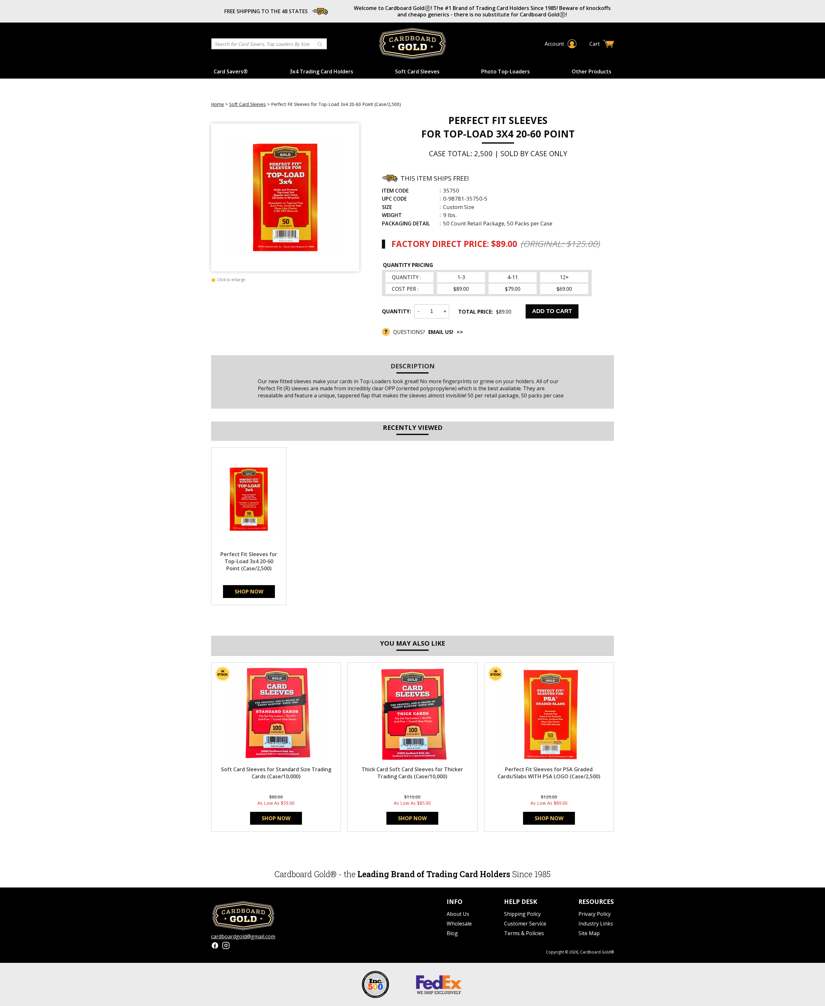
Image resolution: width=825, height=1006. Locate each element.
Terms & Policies (524, 933)
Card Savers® (231, 71)
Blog (452, 933)
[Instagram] (226, 946)
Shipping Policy (522, 913)
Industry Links (595, 923)
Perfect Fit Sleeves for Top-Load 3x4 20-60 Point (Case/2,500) (248, 561)
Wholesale (459, 923)
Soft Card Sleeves (417, 71)
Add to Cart (552, 311)
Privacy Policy (594, 913)
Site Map (589, 933)
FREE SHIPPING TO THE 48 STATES (266, 11)
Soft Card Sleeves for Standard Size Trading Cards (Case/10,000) (276, 773)
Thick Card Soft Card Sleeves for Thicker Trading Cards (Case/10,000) (412, 773)
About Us (458, 913)
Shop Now (249, 591)
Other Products (591, 71)
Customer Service (525, 923)
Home (217, 104)
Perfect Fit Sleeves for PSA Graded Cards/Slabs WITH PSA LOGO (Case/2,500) (549, 773)
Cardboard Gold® (597, 952)
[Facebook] (215, 946)
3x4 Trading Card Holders (321, 71)
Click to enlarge (231, 280)
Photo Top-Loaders (505, 71)
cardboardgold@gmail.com (243, 936)
